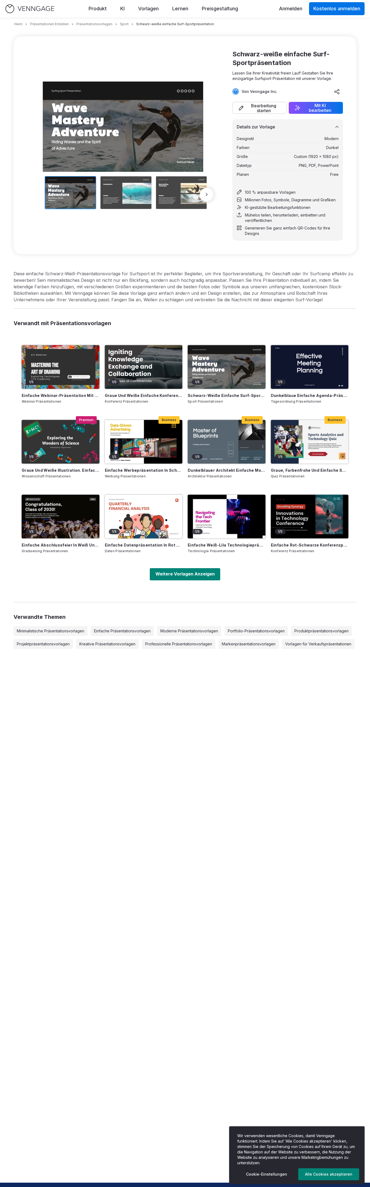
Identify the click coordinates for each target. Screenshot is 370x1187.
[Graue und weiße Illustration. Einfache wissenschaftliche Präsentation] (60, 442)
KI (122, 8)
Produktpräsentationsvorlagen (321, 631)
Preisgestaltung (220, 8)
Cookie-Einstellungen (266, 1174)
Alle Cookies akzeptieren (328, 1174)
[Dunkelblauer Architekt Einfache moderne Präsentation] (226, 442)
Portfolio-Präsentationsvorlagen (256, 631)
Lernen (180, 8)
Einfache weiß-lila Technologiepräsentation (226, 545)
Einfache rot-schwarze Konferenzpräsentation (310, 545)
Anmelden (290, 8)
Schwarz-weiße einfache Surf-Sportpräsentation (226, 395)
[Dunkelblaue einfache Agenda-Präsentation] (310, 367)
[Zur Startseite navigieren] (29, 8)
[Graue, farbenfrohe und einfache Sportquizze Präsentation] (310, 442)
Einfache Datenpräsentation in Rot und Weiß (144, 545)
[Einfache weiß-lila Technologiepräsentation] (226, 516)
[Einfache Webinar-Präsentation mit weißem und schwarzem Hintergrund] (60, 367)
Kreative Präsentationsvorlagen (107, 644)
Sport (124, 24)
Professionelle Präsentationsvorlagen (178, 644)
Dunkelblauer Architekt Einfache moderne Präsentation (226, 470)
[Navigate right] (206, 194)
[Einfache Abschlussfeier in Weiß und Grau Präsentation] (60, 516)
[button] (259, 108)
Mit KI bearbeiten (320, 108)
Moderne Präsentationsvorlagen (189, 631)
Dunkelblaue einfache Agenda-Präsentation (310, 395)
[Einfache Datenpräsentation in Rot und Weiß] (144, 516)
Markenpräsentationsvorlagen (248, 644)
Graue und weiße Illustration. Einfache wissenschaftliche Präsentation (60, 470)
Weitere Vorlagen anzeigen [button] (185, 574)
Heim (18, 24)
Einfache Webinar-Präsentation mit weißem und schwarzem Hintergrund (60, 395)
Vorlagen (148, 8)
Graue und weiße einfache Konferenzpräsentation (144, 395)
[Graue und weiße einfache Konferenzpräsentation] (144, 367)
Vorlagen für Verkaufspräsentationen (318, 644)
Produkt (98, 8)
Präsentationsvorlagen (94, 24)
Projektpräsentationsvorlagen (43, 644)
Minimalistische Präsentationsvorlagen (50, 631)
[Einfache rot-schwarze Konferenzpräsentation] (310, 516)
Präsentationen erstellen (49, 24)
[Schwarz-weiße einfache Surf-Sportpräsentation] (226, 367)
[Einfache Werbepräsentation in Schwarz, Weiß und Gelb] (144, 442)
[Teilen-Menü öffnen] (337, 92)
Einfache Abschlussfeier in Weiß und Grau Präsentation (60, 545)
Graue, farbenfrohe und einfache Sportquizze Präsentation (310, 470)
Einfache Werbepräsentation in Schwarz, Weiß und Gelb (144, 470)
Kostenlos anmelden (336, 8)
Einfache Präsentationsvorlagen (122, 631)
